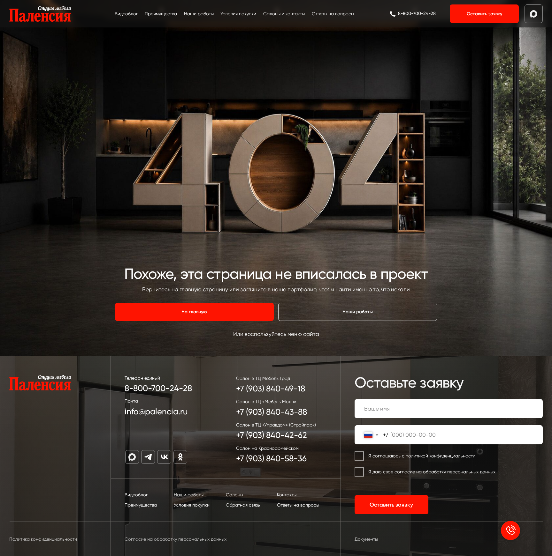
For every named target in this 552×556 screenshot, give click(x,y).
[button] (484, 13)
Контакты (286, 494)
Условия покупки (238, 13)
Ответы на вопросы (333, 13)
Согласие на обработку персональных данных (175, 539)
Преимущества (161, 13)
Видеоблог (126, 13)
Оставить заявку (391, 504)
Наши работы (199, 13)
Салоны (234, 494)
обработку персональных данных (459, 471)
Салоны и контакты (284, 13)
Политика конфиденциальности (43, 539)
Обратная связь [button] (243, 505)
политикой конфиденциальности (440, 455)
